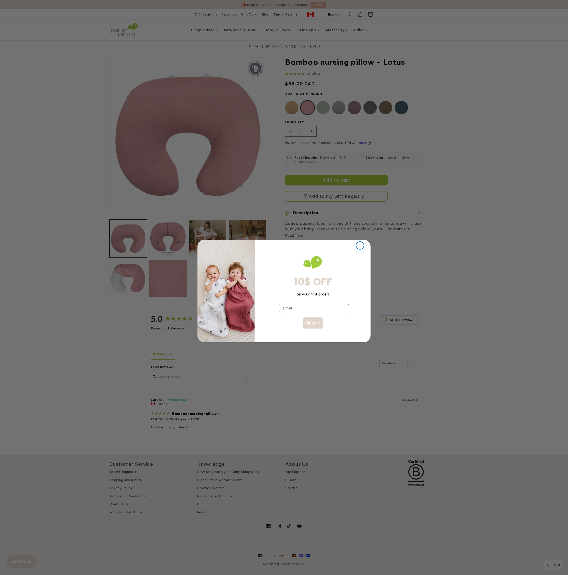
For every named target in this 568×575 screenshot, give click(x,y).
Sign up (312, 323)
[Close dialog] (360, 245)
